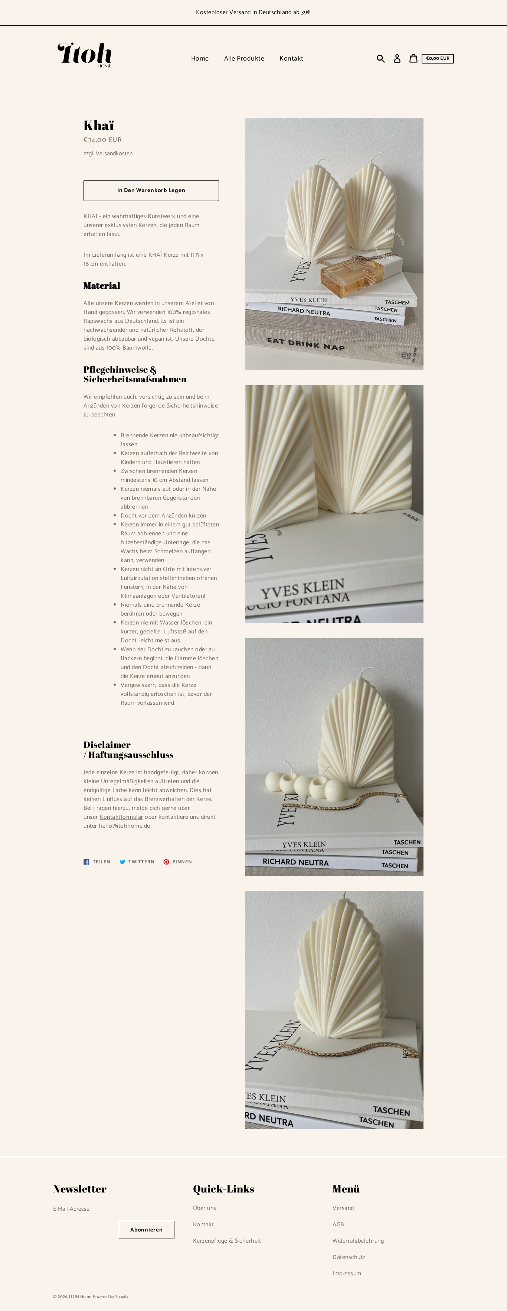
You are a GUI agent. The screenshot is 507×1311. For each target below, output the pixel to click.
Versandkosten (114, 154)
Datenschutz (349, 1257)
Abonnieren (146, 1229)
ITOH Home (80, 1296)
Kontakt (203, 1225)
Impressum (347, 1274)
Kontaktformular (121, 817)
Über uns (204, 1208)
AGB (338, 1225)
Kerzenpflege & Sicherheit (227, 1241)
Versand (343, 1208)
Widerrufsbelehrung (358, 1241)
